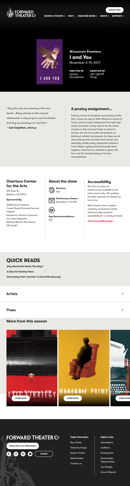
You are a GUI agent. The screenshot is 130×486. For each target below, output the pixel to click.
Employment (107, 453)
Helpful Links (107, 437)
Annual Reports (108, 472)
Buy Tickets (76, 442)
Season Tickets (77, 453)
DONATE (43, 454)
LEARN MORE (20, 398)
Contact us (76, 463)
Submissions (107, 442)
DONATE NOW (114, 10)
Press (11, 310)
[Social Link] (8, 454)
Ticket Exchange (78, 447)
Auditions (105, 447)
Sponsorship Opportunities (108, 460)
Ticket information (79, 437)
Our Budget (106, 467)
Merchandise (76, 458)
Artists (12, 294)
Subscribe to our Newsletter (22, 446)
